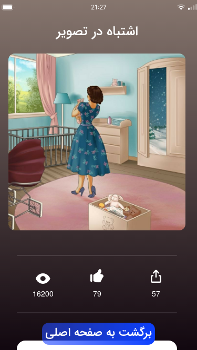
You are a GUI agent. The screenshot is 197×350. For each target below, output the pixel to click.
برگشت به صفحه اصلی (98, 333)
